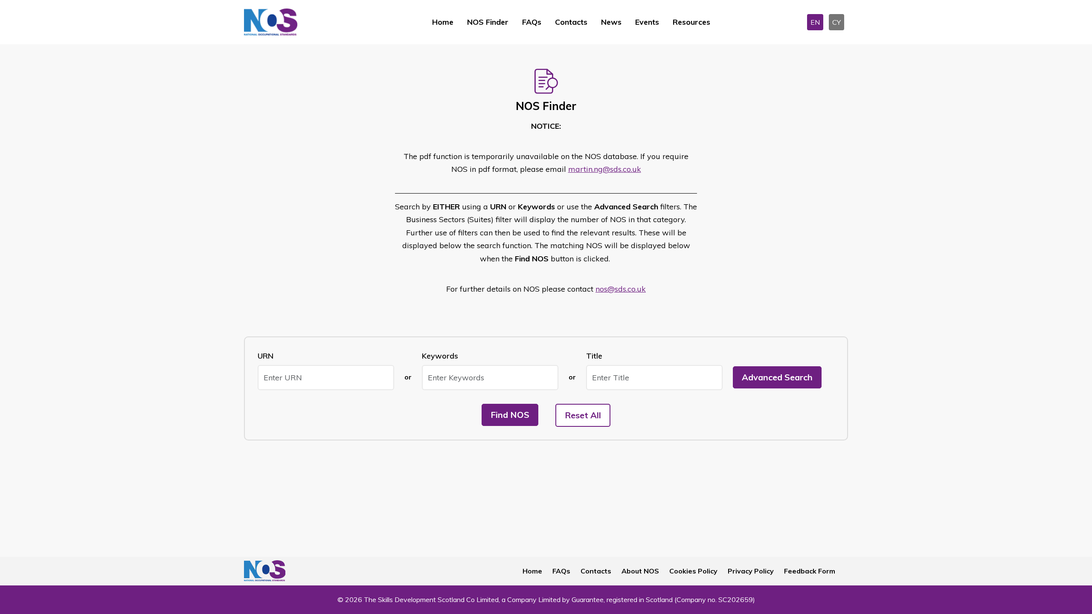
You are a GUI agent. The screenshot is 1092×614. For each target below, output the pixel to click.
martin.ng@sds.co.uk (604, 169)
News (611, 22)
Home (442, 22)
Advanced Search (777, 377)
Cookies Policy (693, 571)
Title (594, 356)
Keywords (440, 356)
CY (836, 22)
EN (815, 22)
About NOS (640, 571)
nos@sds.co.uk (620, 289)
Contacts (571, 22)
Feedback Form (809, 571)
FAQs (531, 22)
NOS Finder (487, 22)
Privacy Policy (751, 571)
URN (265, 356)
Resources (691, 22)
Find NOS (510, 414)
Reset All (583, 415)
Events (647, 22)
